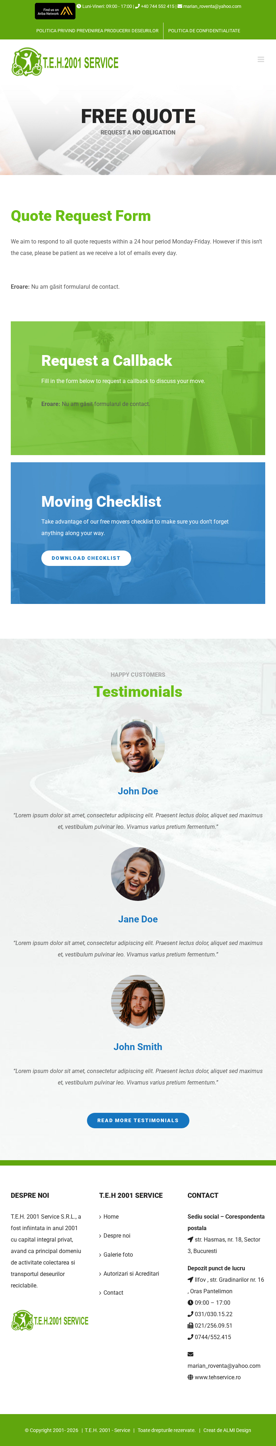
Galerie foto (118, 1254)
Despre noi (117, 1235)
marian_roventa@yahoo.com (212, 6)
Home (111, 1216)
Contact (113, 1292)
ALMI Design (237, 1430)
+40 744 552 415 (157, 6)
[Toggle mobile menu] (261, 59)
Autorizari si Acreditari (131, 1273)
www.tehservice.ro (218, 1377)
